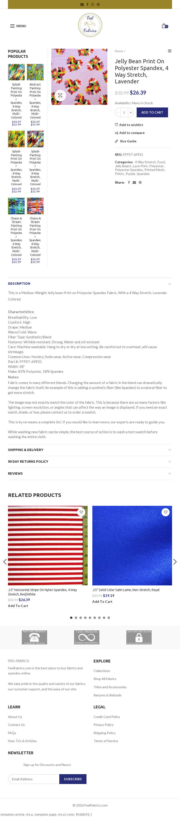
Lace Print (140, 166)
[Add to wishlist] (81, 512)
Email (82, 4)
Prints (119, 174)
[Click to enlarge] (60, 95)
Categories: (124, 162)
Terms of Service (106, 741)
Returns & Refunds (108, 695)
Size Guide (127, 141)
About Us (15, 717)
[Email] (134, 182)
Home (119, 51)
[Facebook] (129, 182)
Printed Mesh (154, 170)
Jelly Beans (123, 166)
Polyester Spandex (129, 170)
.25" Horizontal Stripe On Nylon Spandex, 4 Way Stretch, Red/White (42, 592)
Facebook (87, 4)
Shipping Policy (105, 733)
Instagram (92, 4)
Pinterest (98, 4)
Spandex (143, 174)
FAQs (12, 733)
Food (161, 162)
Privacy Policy (103, 725)
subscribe (73, 779)
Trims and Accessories (110, 687)
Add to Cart (152, 112)
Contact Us (16, 725)
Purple (130, 174)
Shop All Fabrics (105, 679)
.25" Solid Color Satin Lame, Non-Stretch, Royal (126, 590)
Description (19, 283)
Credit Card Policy (107, 717)
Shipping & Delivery (25, 450)
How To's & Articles (22, 741)
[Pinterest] (140, 182)
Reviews (15, 473)
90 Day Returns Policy (28, 461)
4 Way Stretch (145, 162)
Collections (102, 671)
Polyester (156, 166)
